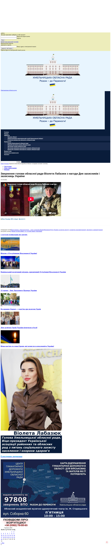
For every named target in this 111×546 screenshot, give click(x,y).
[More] (39, 221)
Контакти (6, 154)
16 (14, 535)
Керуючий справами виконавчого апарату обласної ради (24, 149)
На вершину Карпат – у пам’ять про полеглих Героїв (21, 309)
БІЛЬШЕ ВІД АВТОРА (19, 234)
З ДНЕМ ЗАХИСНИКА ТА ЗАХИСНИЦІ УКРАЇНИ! (26, 231)
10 (1, 535)
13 (8, 535)
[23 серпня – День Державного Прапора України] (10, 287)
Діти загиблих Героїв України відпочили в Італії (19, 328)
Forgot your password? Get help (9, 42)
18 (4, 537)
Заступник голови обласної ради (17, 146)
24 (1, 539)
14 (10, 535)
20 (8, 537)
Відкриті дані (8, 151)
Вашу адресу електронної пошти (26, 46)
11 (3, 535)
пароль (19, 38)
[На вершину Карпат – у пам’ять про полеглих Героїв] (10, 305)
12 (6, 535)
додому (2, 163)
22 (12, 537)
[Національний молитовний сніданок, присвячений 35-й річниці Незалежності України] (10, 268)
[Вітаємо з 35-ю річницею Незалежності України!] (10, 250)
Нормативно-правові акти (11, 153)
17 (1, 537)
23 (14, 537)
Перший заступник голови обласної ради (19, 145)
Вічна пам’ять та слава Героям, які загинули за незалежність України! (27, 346)
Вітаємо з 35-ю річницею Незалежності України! (19, 253)
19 (6, 537)
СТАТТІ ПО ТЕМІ (6, 234)
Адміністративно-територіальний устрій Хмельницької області (25, 138)
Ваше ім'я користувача (23, 36)
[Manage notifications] (107, 542)
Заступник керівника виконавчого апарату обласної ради (24, 148)
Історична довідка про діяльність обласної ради (21, 140)
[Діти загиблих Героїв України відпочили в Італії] (10, 324)
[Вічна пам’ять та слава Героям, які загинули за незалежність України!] (10, 343)
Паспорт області (12, 137)
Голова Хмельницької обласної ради (18, 143)
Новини (6, 133)
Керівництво (7, 141)
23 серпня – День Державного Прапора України (19, 290)
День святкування (10, 168)
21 (10, 537)
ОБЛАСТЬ (7, 135)
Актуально (6, 163)
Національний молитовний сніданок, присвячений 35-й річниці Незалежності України (33, 272)
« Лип (2, 543)
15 (12, 535)
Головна (6, 132)
